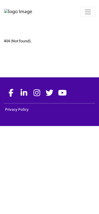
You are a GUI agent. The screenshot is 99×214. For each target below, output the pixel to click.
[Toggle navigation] (88, 12)
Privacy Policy (17, 110)
